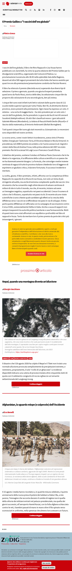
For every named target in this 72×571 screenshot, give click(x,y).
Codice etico (14, 544)
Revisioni (12, 26)
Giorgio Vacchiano (12, 289)
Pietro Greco (9, 33)
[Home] (15, 3)
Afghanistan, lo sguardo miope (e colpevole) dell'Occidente (33, 404)
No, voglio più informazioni (29, 568)
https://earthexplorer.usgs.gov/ (26, 352)
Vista (6, 26)
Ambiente (6, 358)
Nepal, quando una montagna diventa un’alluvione (29, 281)
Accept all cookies (48, 567)
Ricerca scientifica (20, 358)
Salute (5, 62)
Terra (30, 358)
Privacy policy (5, 544)
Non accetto (46, 563)
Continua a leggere (35, 384)
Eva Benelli (9, 412)
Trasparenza (22, 544)
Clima (11, 358)
